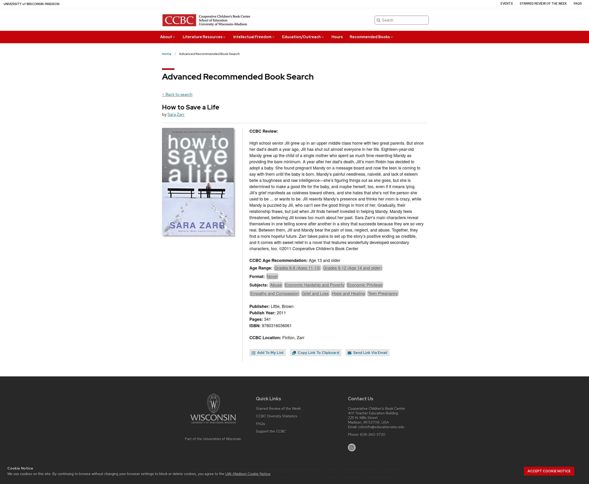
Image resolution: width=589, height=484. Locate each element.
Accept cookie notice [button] (549, 471)
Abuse (276, 285)
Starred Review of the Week (543, 4)
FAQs (578, 4)
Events (507, 4)
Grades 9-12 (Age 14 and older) (352, 268)
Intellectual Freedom (252, 36)
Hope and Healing (348, 293)
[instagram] (352, 447)
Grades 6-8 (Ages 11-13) (297, 268)
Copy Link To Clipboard (318, 352)
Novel (272, 276)
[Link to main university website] (213, 424)
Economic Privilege (364, 285)
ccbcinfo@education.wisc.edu (381, 427)
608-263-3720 (372, 434)
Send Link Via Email (369, 352)
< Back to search (177, 94)
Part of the (213, 439)
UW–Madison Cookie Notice (247, 473)
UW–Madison (31, 4)
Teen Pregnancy (383, 293)
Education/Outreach (301, 36)
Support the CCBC (271, 431)
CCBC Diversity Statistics (276, 416)
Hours (337, 36)
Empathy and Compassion (274, 293)
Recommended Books (370, 36)
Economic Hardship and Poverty (314, 285)
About (166, 36)
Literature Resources (202, 36)
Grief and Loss (315, 293)
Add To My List (270, 352)
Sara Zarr (176, 114)
